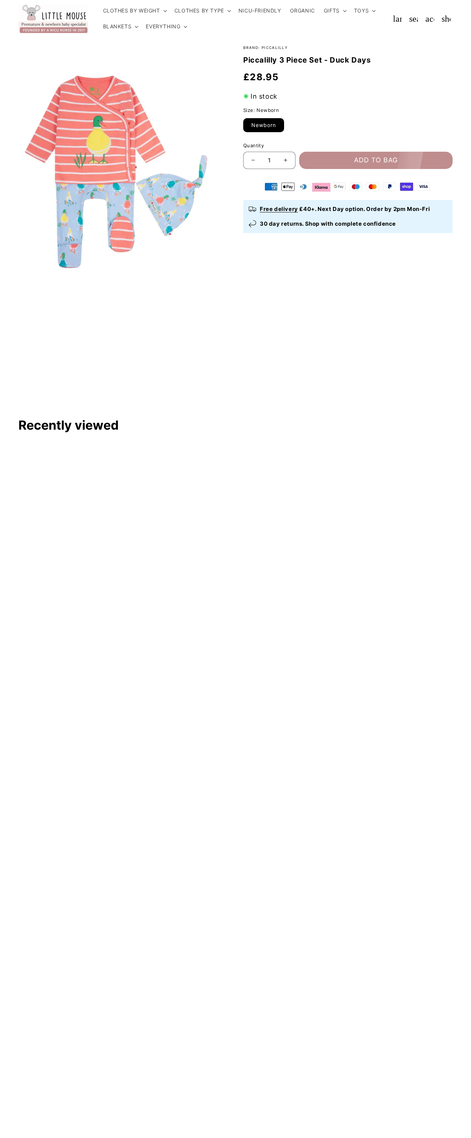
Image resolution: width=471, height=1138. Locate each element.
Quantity (253, 145)
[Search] (414, 19)
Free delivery (279, 208)
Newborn (263, 125)
